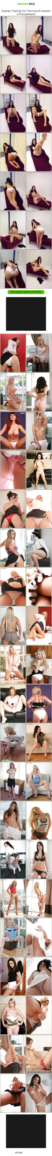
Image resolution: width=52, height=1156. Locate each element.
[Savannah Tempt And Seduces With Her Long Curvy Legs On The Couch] (13, 625)
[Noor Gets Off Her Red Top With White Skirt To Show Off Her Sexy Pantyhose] (39, 898)
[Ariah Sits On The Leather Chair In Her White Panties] (13, 703)
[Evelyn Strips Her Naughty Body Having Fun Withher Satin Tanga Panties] (13, 664)
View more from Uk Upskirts (26, 292)
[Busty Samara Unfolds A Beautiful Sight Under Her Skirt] (39, 1015)
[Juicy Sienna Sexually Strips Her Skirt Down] (39, 1093)
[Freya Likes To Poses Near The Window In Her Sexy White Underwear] (13, 820)
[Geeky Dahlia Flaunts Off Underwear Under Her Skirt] (39, 586)
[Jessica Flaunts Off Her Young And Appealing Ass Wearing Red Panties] (13, 431)
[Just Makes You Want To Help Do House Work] (13, 508)
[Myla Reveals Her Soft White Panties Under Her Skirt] (13, 586)
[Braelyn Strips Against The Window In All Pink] (13, 469)
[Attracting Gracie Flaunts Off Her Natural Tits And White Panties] (13, 391)
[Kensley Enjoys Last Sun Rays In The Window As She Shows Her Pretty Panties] (13, 1054)
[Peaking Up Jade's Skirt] (39, 625)
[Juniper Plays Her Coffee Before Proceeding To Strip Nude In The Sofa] (13, 781)
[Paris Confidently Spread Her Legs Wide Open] (39, 431)
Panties (26, 4)
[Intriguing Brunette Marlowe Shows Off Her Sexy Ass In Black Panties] (13, 859)
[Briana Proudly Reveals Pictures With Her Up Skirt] (39, 742)
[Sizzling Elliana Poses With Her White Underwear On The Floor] (13, 353)
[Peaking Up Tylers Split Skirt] (13, 547)
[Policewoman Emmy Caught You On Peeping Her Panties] (39, 547)
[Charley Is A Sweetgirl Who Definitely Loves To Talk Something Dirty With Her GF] (39, 781)
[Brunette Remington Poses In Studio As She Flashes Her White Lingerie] (39, 976)
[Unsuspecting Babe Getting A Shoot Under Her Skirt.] (13, 1093)
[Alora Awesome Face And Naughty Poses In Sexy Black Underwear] (39, 820)
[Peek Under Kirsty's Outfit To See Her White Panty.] (39, 1054)
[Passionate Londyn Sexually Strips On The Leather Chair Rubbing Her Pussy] (39, 469)
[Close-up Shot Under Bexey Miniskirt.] (39, 664)
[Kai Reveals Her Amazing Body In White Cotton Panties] (39, 353)
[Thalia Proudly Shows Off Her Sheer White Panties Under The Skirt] (13, 898)
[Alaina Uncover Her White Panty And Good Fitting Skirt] (39, 508)
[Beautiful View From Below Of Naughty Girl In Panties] (13, 1015)
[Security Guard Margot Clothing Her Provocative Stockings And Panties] (13, 937)
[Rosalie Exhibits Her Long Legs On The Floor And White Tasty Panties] (39, 703)
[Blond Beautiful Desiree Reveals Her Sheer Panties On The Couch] (13, 742)
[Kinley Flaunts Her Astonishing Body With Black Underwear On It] (39, 859)
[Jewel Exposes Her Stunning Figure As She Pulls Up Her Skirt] (39, 391)
